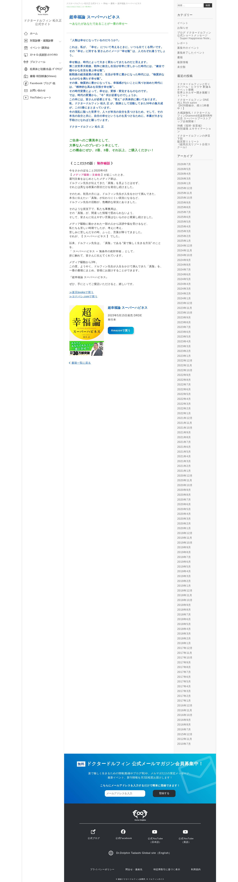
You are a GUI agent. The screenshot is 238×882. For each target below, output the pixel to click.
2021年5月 (184, 451)
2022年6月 (184, 389)
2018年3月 (184, 633)
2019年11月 (184, 537)
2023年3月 (184, 346)
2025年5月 (184, 221)
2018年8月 (184, 609)
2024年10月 (185, 255)
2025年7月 (184, 212)
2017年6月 (184, 676)
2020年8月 (184, 494)
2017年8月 (184, 667)
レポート (182, 43)
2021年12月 (185, 418)
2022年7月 (184, 384)
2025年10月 (185, 197)
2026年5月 (184, 169)
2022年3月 (184, 403)
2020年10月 (185, 485)
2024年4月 (184, 284)
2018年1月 (184, 643)
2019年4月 (184, 571)
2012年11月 (184, 739)
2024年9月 (184, 260)
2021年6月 (184, 446)
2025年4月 (184, 226)
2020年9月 (184, 490)
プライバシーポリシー (102, 869)
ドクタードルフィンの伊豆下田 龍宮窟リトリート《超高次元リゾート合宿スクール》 (193, 141)
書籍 (180, 57)
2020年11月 (184, 480)
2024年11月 (184, 250)
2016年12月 (185, 705)
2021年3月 (184, 461)
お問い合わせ (37, 90)
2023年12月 (185, 303)
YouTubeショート (40, 97)
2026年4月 (184, 173)
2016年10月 (185, 715)
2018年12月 (185, 590)
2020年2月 (184, 523)
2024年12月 (185, 245)
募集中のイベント (188, 47)
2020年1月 (184, 528)
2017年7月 (184, 672)
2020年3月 (184, 518)
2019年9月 (184, 547)
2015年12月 (185, 734)
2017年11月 (184, 653)
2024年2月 (184, 293)
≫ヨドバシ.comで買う (83, 296)
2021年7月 (184, 442)
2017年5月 (184, 681)
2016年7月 (184, 729)
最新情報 (182, 62)
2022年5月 (184, 394)
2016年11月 (184, 710)
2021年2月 (184, 466)
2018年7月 (184, 614)
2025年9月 (184, 202)
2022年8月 (184, 379)
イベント (182, 23)
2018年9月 (184, 605)
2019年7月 (184, 557)
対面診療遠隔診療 (41, 40)
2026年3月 (184, 178)
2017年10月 (185, 657)
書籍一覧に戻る (81, 362)
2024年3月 (184, 288)
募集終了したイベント (191, 52)
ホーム (34, 33)
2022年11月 (184, 365)
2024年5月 (184, 279)
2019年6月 (184, 561)
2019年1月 (184, 585)
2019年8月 (184, 552)
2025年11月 (184, 193)
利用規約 (196, 869)
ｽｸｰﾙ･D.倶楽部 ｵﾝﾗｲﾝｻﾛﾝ (44, 54)
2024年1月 (184, 298)
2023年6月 (184, 332)
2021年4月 (184, 456)
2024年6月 (184, 274)
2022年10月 (185, 370)
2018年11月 (184, 595)
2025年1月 (184, 240)
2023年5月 (184, 336)
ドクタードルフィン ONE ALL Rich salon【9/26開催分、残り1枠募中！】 (193, 104)
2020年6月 (184, 504)
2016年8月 (184, 724)
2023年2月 (184, 351)
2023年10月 (185, 312)
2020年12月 (185, 475)
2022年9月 (184, 375)
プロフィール (37, 62)
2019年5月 (184, 566)
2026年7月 (184, 164)
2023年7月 (184, 327)
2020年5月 (184, 509)
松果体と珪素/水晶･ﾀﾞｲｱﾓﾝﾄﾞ (46, 69)
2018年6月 (184, 619)
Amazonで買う (120, 330)
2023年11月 (184, 308)
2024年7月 (184, 269)
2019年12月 (185, 533)
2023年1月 (184, 355)
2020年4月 (184, 513)
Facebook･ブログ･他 (42, 83)
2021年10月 (185, 427)
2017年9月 (184, 662)
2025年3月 (184, 231)
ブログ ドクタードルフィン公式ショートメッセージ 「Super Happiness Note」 (194, 35)
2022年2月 (184, 408)
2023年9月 (184, 317)
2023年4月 (184, 341)
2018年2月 (184, 638)
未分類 (181, 67)
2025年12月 (185, 188)
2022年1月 (184, 413)
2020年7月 (184, 499)
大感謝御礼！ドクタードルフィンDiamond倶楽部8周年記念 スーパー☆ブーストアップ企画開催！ (195, 117)
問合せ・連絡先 (133, 869)
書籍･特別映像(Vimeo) (43, 76)
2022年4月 (184, 399)
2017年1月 (184, 700)
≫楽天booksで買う (81, 292)
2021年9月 (184, 432)
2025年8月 (184, 207)
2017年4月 (184, 686)
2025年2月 (184, 236)
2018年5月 (184, 624)
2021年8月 (184, 437)
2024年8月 (184, 264)
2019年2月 (184, 581)
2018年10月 (185, 600)
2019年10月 (185, 542)
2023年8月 (184, 322)
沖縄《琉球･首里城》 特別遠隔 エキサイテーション (194, 128)
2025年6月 (184, 217)
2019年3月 (184, 576)
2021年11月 (184, 422)
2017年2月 (184, 696)
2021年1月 (184, 470)
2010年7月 (184, 743)
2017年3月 (184, 691)
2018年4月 (184, 629)
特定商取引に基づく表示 (166, 869)
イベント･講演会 (39, 47)
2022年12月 (185, 360)
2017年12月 (185, 648)
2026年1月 (184, 183)
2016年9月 (184, 720)
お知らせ (182, 27)
